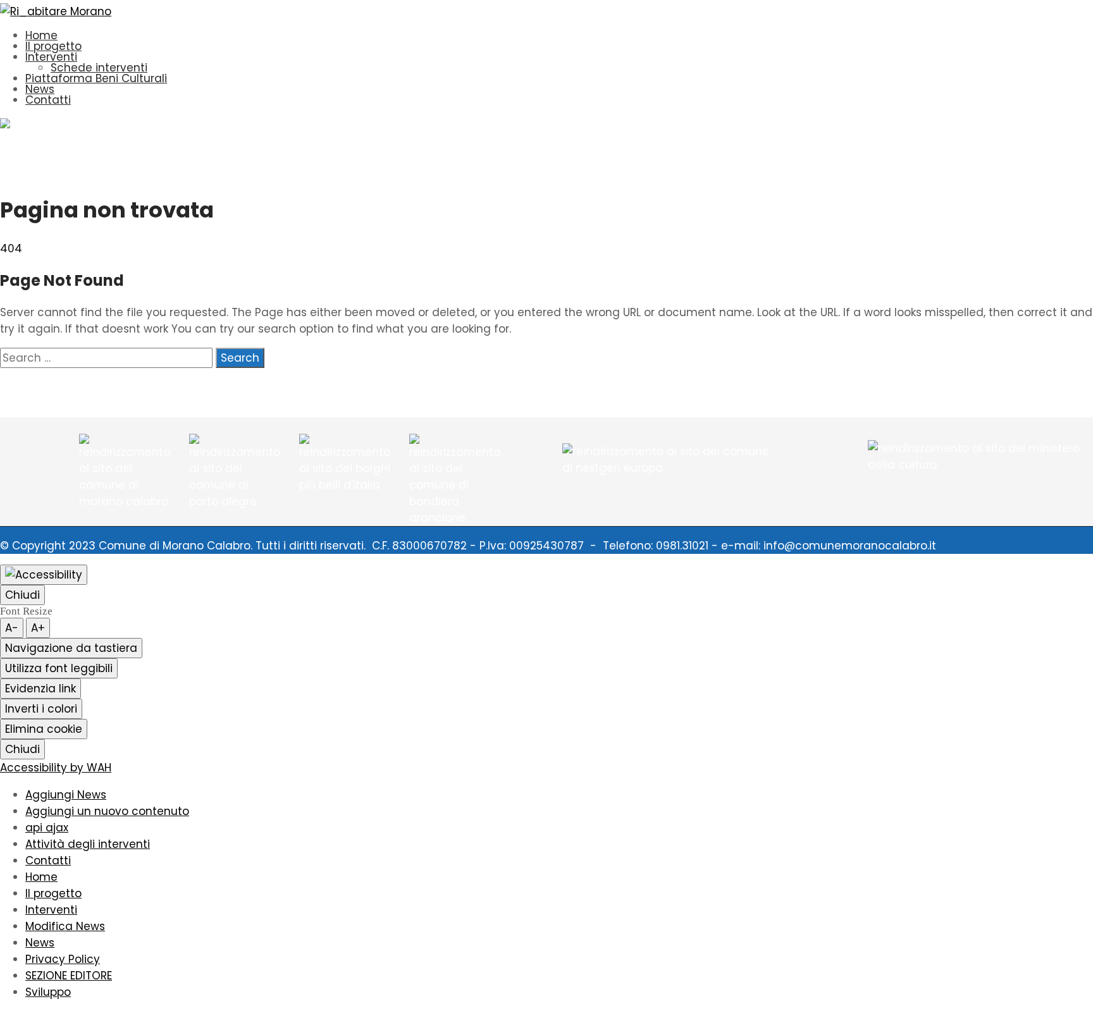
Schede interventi (99, 67)
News (39, 89)
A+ (38, 627)
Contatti (48, 99)
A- (11, 627)
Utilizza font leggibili (59, 668)
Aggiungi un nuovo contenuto (107, 811)
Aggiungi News (65, 794)
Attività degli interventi (87, 844)
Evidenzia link (40, 688)
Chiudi (22, 595)
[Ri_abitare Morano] (55, 11)
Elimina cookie (43, 729)
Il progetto (53, 46)
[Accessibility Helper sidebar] (43, 575)
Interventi (51, 56)
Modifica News (65, 926)
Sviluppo (48, 992)
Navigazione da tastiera (71, 648)
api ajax (46, 827)
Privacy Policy (62, 959)
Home (41, 35)
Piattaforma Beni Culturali (96, 78)
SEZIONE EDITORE (68, 975)
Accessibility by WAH (55, 767)
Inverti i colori (41, 708)
